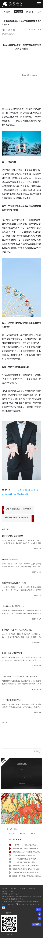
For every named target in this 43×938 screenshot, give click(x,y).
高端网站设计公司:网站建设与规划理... (26, 852)
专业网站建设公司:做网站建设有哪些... (26, 866)
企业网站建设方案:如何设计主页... (26, 855)
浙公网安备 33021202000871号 (29, 904)
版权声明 (4, 891)
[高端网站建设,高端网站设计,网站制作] (12, 4)
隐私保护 (32, 888)
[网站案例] (21, 823)
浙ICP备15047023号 (8, 904)
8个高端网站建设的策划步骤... (26, 859)
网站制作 (29, 12)
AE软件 (22, 833)
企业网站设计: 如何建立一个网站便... (26, 848)
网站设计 (6, 12)
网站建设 (18, 12)
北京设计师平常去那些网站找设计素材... (26, 876)
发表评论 (37, 752)
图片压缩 (12, 833)
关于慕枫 (4, 888)
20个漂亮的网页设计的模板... (26, 862)
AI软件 (33, 833)
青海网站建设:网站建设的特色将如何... (26, 869)
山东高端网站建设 (28, 490)
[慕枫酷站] (21, 789)
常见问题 (13, 888)
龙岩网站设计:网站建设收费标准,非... (26, 872)
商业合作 (23, 888)
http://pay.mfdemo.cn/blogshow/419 (15, 494)
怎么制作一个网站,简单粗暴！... (26, 845)
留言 (12, 891)
